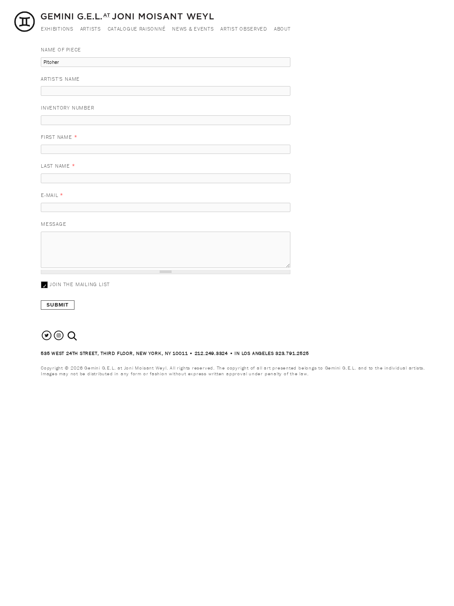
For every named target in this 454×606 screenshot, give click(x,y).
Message (53, 223)
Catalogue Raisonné (137, 28)
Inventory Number (67, 107)
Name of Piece (61, 49)
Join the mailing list (80, 284)
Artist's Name (60, 78)
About (282, 28)
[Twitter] (46, 339)
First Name (59, 137)
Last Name (58, 165)
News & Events (193, 28)
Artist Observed (243, 28)
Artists (90, 28)
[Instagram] (58, 339)
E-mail (52, 195)
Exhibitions (57, 28)
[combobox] (82, 336)
